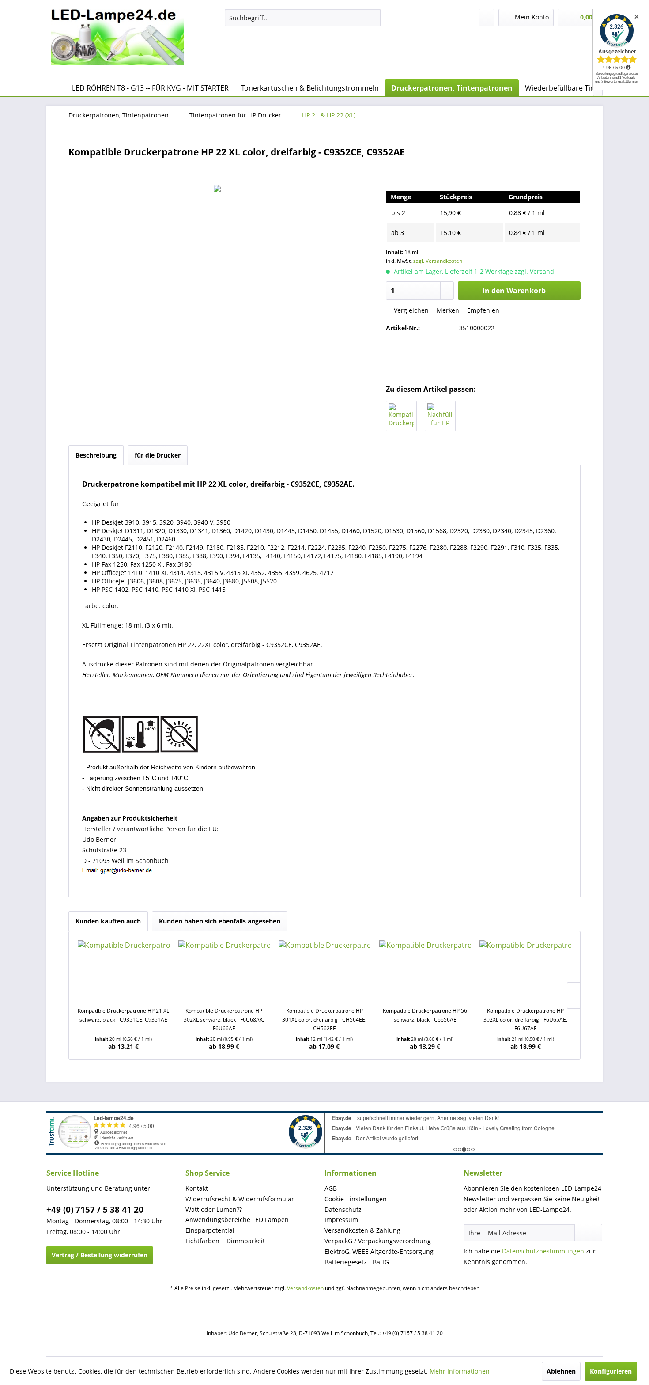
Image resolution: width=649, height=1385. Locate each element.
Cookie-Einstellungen (355, 1199)
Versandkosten (305, 1288)
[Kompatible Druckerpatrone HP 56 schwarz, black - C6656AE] (425, 971)
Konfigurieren (611, 1371)
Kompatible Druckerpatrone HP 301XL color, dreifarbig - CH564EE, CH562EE (324, 1019)
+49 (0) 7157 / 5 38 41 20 (94, 1209)
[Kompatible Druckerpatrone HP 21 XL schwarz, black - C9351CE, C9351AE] (401, 416)
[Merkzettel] (486, 17)
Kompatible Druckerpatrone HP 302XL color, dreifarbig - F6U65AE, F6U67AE (525, 1019)
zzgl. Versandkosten (437, 261)
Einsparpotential (209, 1230)
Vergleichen (410, 310)
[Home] (55, 87)
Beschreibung (96, 455)
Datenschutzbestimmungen (543, 1251)
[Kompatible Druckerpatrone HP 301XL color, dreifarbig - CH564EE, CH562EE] (324, 971)
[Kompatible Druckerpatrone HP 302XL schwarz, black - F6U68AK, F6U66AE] (224, 971)
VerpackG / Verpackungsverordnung (377, 1241)
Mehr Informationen (460, 1371)
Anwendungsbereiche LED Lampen (237, 1219)
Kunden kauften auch (108, 921)
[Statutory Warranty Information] (483, 358)
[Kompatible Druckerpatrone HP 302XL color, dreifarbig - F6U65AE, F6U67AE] (525, 971)
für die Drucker (158, 455)
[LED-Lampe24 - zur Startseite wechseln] (117, 42)
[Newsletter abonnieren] (588, 1232)
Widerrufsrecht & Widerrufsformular (239, 1199)
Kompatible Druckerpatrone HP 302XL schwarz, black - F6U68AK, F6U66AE (224, 1019)
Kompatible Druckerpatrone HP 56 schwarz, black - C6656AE (425, 1015)
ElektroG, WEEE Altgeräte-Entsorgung (379, 1251)
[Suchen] (372, 17)
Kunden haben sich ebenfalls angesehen (219, 921)
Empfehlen (482, 310)
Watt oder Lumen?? (213, 1209)
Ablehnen (561, 1371)
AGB (330, 1188)
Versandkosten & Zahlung (362, 1230)
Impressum (341, 1219)
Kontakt (196, 1188)
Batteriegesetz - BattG (356, 1262)
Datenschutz (343, 1209)
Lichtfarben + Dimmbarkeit (225, 1241)
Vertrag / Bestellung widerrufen (99, 1255)
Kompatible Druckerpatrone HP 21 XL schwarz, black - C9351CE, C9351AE (123, 1015)
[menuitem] (303, 17)
